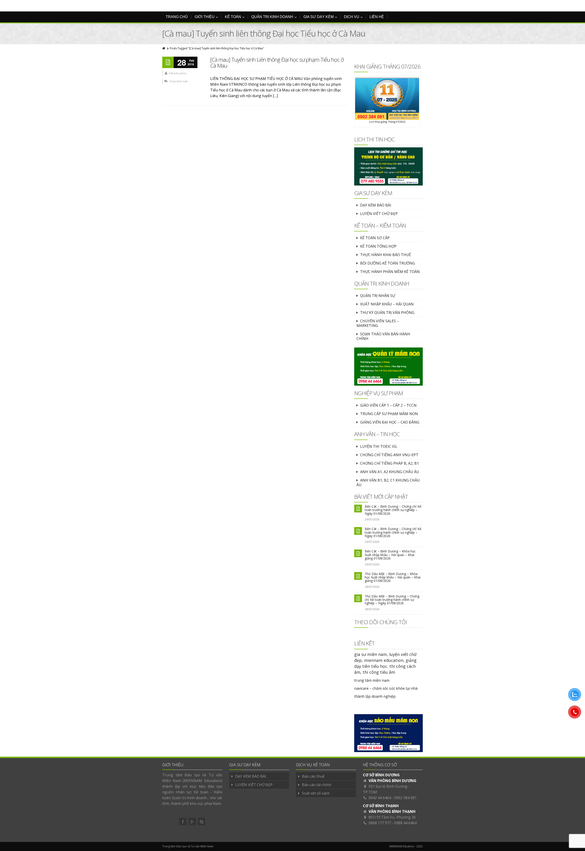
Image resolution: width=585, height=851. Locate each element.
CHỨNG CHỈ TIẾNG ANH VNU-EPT (389, 454)
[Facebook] (182, 821)
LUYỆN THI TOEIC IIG (378, 446)
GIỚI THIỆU (205, 17)
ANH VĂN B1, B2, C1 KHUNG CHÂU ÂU (388, 482)
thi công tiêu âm (379, 672)
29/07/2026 (372, 519)
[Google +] (192, 821)
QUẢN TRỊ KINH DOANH (272, 17)
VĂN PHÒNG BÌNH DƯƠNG (392, 780)
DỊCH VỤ (351, 17)
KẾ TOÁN (233, 17)
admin (182, 73)
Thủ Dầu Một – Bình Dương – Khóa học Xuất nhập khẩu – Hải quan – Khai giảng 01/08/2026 (392, 577)
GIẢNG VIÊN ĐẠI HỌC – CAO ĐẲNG (389, 422)
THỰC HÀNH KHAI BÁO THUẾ (385, 254)
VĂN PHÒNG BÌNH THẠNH (392, 811)
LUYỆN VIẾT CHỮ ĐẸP (379, 213)
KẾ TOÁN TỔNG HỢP (378, 246)
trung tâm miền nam (371, 680)
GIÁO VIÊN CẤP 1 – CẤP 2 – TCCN (388, 405)
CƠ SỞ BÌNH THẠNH (381, 805)
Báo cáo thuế (313, 776)
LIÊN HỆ (377, 17)
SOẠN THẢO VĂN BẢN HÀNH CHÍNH (383, 336)
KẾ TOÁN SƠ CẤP (375, 237)
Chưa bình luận (179, 81)
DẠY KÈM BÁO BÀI (375, 205)
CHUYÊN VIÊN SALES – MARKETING (377, 323)
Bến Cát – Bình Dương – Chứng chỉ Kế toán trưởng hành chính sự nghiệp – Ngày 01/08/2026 (393, 510)
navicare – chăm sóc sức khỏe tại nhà (385, 688)
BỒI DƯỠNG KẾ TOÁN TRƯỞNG (387, 263)
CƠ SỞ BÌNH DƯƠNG (381, 774)
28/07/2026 (372, 587)
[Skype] (201, 821)
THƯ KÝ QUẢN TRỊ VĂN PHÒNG (387, 312)
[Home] (164, 48)
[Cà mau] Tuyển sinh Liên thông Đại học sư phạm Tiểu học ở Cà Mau (277, 62)
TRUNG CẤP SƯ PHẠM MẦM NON (389, 413)
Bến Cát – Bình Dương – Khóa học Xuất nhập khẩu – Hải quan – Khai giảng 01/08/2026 (390, 554)
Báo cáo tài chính (316, 784)
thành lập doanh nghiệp (375, 696)
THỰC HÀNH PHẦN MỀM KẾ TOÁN (390, 271)
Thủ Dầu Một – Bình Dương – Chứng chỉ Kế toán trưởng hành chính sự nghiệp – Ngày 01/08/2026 (392, 599)
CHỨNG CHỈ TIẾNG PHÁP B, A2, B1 (389, 463)
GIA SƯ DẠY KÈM (318, 17)
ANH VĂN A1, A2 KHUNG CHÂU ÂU (389, 471)
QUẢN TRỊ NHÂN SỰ (377, 295)
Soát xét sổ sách (316, 793)
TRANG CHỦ (177, 17)
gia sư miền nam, (371, 654)
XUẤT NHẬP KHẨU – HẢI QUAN (387, 304)
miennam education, (384, 660)
